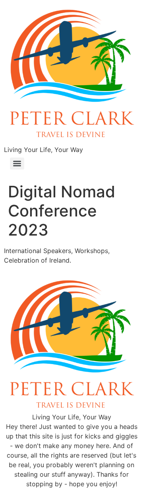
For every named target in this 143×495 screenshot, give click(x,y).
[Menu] (17, 164)
